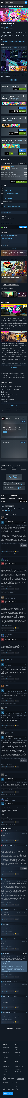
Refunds (5, 1074)
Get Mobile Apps (8, 1093)
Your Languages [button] (8, 506)
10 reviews (7, 733)
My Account (18, 1071)
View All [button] (24, 259)
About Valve (18, 1047)
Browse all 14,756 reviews (14, 1028)
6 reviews (6, 560)
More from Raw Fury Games (15, 419)
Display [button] (3, 501)
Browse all (23, 163)
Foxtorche (7, 685)
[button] (3, 6)
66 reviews (13, 686)
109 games (7, 660)
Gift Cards (5, 1057)
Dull (6, 517)
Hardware (17, 1052)
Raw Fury (8, 27)
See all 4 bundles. (5, 159)
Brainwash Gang (9, 25)
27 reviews (13, 800)
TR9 (6, 707)
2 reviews (6, 518)
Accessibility (6, 1066)
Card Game (4, 41)
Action (11, 41)
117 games (7, 598)
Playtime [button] (20, 498)
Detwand (7, 596)
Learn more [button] (23, 227)
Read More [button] (23, 545)
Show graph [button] (22, 501)
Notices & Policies (7, 1069)
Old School (18, 41)
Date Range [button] (12, 498)
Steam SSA (5, 1049)
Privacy (4, 1064)
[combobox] (15, 2)
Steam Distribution (7, 1055)
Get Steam (17, 1064)
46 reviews (13, 660)
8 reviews (6, 636)
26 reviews (13, 598)
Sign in (2, 75)
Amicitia (7, 798)
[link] (13, 111)
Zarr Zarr (7, 558)
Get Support (18, 1069)
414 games (7, 686)
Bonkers (6, 774)
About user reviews (14, 468)
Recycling (17, 1055)
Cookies (5, 1071)
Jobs (16, 1049)
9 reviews (6, 775)
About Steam (6, 1047)
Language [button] (3, 498)
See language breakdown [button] (4, 468)
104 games (7, 800)
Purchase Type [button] (14, 495)
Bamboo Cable (8, 659)
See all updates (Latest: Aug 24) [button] (11, 284)
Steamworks (6, 1052)
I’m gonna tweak (9, 732)
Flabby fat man (8, 634)
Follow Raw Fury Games (12, 428)
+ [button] (23, 41)
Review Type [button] (4, 495)
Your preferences (23, 468)
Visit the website (5, 242)
